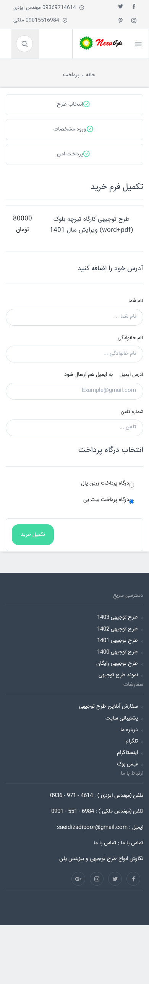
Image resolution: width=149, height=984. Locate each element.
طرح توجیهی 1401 (117, 640)
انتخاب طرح (70, 104)
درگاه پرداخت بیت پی (106, 500)
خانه (90, 75)
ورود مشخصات (69, 129)
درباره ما (129, 730)
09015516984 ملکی (37, 20)
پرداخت (71, 75)
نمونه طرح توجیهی (118, 675)
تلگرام (132, 741)
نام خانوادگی (130, 338)
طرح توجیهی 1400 (117, 652)
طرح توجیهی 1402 (117, 629)
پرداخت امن (70, 154)
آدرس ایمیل (131, 375)
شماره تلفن (132, 412)
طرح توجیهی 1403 (117, 617)
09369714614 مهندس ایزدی (46, 7)
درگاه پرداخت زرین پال (105, 483)
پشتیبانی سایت (121, 718)
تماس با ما (105, 843)
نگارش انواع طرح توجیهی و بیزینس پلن (101, 859)
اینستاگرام (127, 753)
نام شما (135, 301)
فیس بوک (127, 764)
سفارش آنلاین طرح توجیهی (108, 706)
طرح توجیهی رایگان (117, 663)
